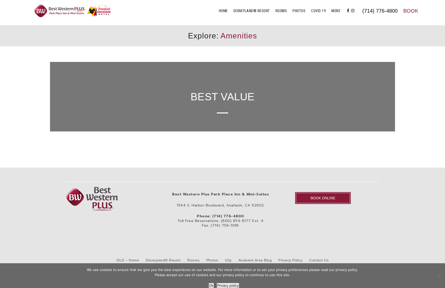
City (228, 260)
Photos (299, 11)
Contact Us (319, 260)
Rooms (281, 11)
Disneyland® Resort (252, 11)
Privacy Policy (290, 260)
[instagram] (353, 10)
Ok (211, 285)
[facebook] (348, 10)
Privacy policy (228, 285)
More (335, 11)
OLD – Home (127, 260)
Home (223, 11)
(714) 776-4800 (380, 11)
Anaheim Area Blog (255, 260)
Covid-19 (318, 11)
